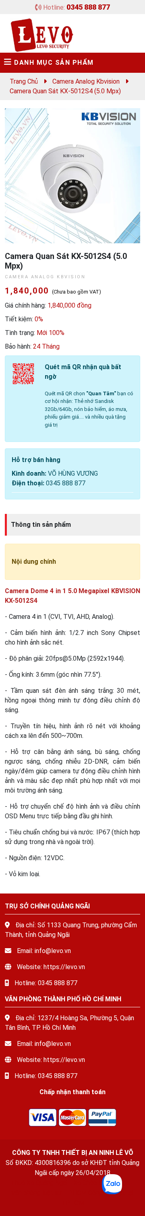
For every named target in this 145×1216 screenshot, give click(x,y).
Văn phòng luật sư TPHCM (49, 1193)
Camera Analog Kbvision (86, 81)
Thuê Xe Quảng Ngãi (39, 1183)
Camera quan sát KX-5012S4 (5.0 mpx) (65, 91)
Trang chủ (24, 81)
